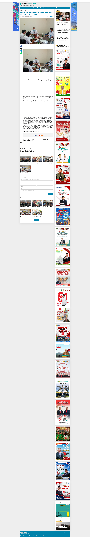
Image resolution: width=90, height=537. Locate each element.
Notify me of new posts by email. (26, 192)
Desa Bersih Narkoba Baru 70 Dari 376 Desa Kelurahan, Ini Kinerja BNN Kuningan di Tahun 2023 (28, 151)
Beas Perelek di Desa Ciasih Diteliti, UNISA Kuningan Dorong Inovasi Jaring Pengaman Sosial (63, 46)
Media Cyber (43, 535)
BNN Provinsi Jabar (32, 131)
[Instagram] (38, 135)
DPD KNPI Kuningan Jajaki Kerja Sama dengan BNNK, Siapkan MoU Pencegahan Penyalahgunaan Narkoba (28, 145)
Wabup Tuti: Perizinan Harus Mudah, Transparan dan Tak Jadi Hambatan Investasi (48, 163)
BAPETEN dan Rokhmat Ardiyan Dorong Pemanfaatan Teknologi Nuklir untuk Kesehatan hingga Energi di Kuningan (37, 216)
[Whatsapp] (52, 16)
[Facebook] (35, 135)
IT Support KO (35, 535)
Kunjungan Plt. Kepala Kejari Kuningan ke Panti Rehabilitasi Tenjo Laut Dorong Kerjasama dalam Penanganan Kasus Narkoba (28, 148)
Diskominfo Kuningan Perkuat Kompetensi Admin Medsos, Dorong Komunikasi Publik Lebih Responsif (25, 163)
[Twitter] (36, 135)
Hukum (21, 16)
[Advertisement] (38, 75)
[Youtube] (40, 135)
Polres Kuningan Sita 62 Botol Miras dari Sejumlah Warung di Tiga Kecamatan (36, 163)
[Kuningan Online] (28, 4)
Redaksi (39, 535)
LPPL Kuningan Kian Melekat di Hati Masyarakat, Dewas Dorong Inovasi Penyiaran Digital (62, 527)
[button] (69, 1)
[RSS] (42, 135)
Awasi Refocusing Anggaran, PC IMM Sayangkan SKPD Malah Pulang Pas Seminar (46, 139)
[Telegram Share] (51, 16)
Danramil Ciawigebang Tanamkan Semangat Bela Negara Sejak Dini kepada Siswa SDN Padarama (62, 41)
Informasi (23, 16)
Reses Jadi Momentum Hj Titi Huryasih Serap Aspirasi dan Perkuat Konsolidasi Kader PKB (63, 43)
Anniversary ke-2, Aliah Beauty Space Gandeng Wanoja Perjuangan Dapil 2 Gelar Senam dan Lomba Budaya (63, 27)
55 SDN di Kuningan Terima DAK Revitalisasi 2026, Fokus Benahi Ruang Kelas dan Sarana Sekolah (63, 35)
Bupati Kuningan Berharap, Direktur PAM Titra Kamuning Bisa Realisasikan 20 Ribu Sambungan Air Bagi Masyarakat (30, 139)
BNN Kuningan (26, 131)
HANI (37, 131)
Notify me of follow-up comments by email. (27, 190)
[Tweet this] (49, 16)
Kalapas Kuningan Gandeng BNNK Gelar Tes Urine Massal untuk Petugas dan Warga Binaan (45, 145)
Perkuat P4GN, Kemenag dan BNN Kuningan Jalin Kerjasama (44, 148)
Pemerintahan (27, 16)
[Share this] (47, 16)
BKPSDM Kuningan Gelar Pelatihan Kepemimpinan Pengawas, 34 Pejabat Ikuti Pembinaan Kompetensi (24, 173)
